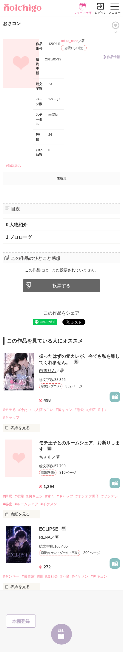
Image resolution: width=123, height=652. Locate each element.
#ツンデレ (110, 496)
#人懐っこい (43, 410)
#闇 (40, 576)
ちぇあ (45, 457)
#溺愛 (79, 410)
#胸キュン (64, 410)
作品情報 (113, 57)
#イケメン (49, 504)
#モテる (9, 410)
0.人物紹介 (16, 224)
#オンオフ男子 (87, 496)
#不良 (65, 576)
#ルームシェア (26, 504)
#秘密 (7, 504)
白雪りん (47, 370)
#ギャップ (11, 417)
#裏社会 (51, 576)
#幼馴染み (13, 166)
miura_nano (69, 41)
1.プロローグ (19, 237)
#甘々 (102, 410)
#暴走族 (28, 576)
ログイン (101, 12)
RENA (44, 537)
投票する (61, 285)
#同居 (7, 496)
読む (61, 630)
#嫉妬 (91, 410)
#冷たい (24, 410)
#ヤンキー (11, 576)
